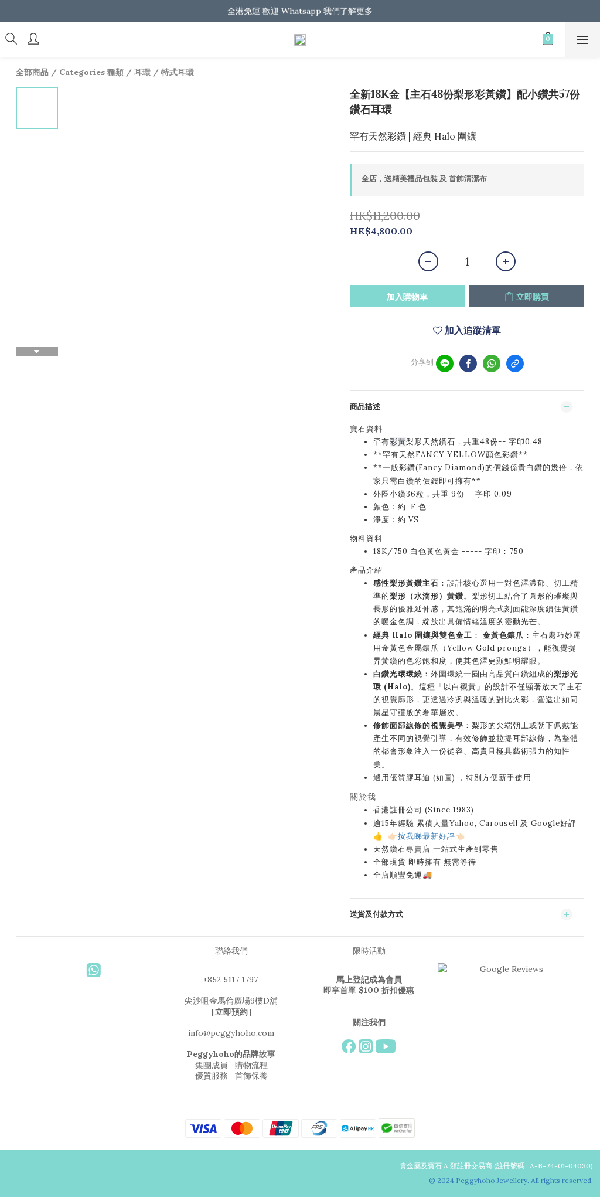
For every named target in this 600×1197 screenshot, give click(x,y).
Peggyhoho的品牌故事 (231, 1054)
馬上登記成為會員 (369, 979)
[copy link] (515, 363)
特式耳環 (177, 72)
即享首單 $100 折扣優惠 (368, 990)
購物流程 (251, 1065)
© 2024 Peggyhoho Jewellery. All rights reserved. (512, 1180)
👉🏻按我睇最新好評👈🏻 (426, 836)
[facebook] (468, 363)
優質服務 (211, 1075)
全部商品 (32, 72)
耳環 (142, 72)
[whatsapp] (491, 363)
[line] (445, 363)
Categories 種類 (91, 72)
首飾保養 (251, 1075)
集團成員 (211, 1065)
